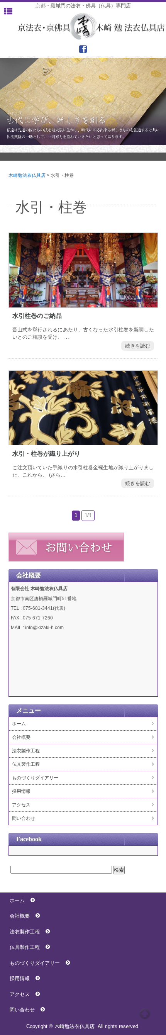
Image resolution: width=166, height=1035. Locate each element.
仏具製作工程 (26, 764)
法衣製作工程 (26, 750)
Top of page (145, 1014)
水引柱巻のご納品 (37, 315)
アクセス (21, 805)
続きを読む (137, 346)
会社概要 (21, 737)
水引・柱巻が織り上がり (46, 453)
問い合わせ (23, 818)
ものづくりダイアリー (35, 777)
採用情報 (21, 791)
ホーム (19, 723)
